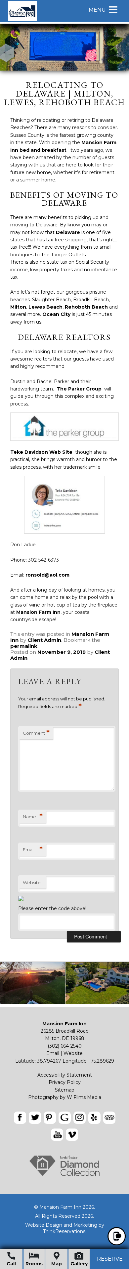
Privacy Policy (65, 1082)
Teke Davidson (29, 452)
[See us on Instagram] (79, 1118)
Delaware (68, 232)
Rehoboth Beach (86, 307)
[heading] (64, 94)
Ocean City (56, 314)
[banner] (64, 1127)
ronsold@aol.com (47, 575)
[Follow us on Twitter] (35, 1118)
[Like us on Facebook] (20, 1118)
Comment (36, 732)
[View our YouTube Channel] (57, 1135)
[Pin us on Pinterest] (50, 1118)
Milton (18, 307)
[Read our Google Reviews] (65, 1118)
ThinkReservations (64, 1231)
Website (32, 882)
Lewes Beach (45, 307)
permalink (23, 646)
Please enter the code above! (52, 908)
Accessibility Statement (64, 1075)
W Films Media (84, 1097)
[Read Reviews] (109, 1118)
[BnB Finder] (64, 1176)
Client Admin (44, 640)
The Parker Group (79, 389)
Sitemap (64, 1090)
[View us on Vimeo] (72, 1135)
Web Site (60, 452)
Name (33, 816)
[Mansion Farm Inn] (22, 20)
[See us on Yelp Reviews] (94, 1118)
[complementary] (64, 984)
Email (33, 849)
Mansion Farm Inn (38, 612)
